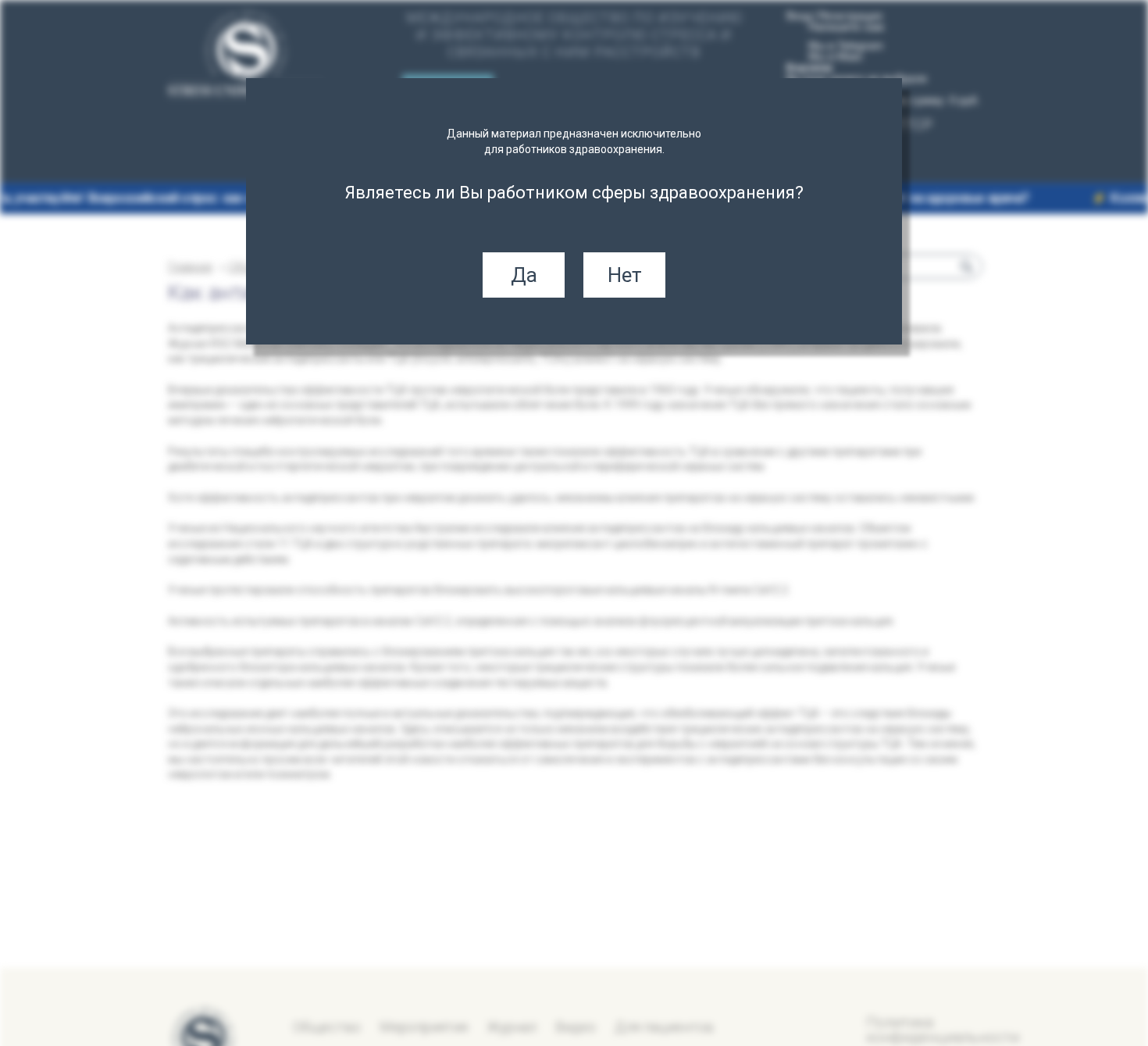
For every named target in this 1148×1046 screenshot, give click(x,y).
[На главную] (246, 55)
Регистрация (850, 15)
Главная (190, 266)
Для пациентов (664, 1027)
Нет (625, 275)
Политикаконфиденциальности (942, 1029)
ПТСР (913, 124)
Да (524, 275)
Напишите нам (846, 26)
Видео (575, 1027)
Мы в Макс (835, 56)
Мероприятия (424, 1027)
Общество (327, 1027)
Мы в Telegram (845, 45)
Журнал (512, 1027)
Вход (798, 15)
